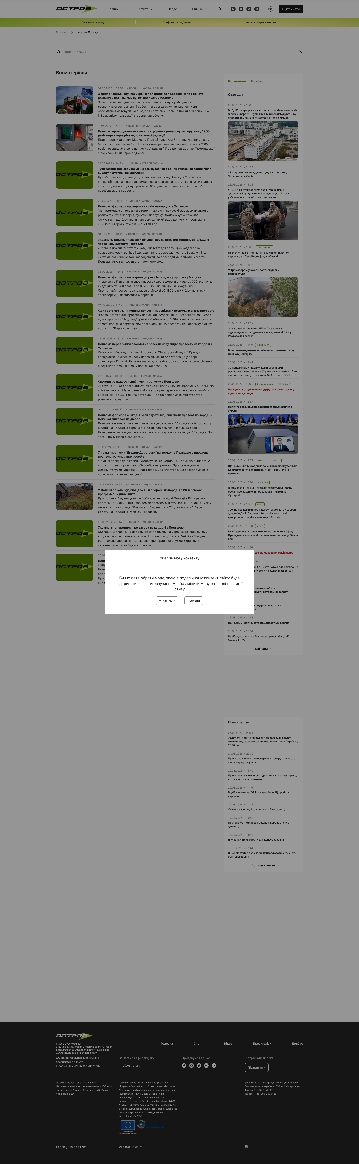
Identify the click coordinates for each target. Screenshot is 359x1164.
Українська (167, 601)
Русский (194, 601)
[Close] (244, 558)
